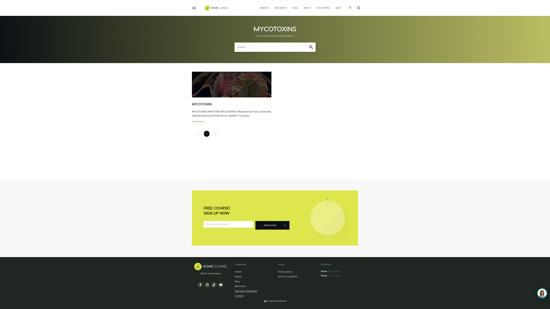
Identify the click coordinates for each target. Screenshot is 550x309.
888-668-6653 (334, 271)
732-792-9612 (333, 276)
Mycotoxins (202, 104)
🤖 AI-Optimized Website (275, 301)
